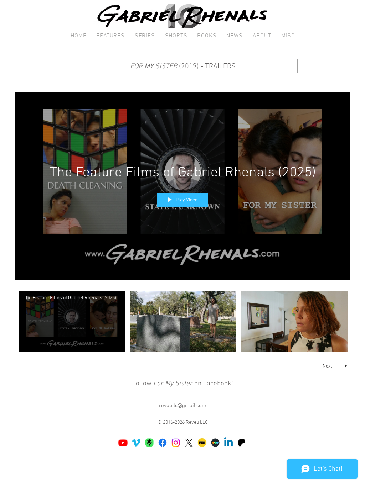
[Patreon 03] (241, 442)
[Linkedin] (228, 442)
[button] (110, 36)
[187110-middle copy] (215, 442)
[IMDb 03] (202, 442)
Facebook (217, 384)
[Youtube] (123, 442)
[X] (189, 442)
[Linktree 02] (149, 442)
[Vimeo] (136, 442)
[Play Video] (72, 322)
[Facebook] (162, 442)
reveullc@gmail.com (182, 405)
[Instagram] (175, 442)
